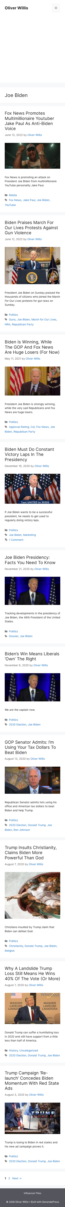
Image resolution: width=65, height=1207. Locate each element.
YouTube (10, 205)
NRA (7, 324)
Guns (12, 319)
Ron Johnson (22, 829)
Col (33, 426)
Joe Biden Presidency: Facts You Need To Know (30, 560)
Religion (10, 950)
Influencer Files (32, 1193)
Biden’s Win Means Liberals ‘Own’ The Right (32, 656)
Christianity (16, 946)
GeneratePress (50, 1201)
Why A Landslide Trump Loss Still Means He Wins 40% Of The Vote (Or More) (32, 973)
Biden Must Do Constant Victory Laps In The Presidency (29, 454)
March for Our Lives (43, 319)
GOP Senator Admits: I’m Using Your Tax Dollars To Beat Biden (30, 747)
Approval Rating (19, 426)
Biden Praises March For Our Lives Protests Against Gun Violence (31, 227)
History (13, 1050)
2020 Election (17, 724)
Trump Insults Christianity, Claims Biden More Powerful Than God (31, 852)
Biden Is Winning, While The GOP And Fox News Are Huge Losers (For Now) (32, 347)
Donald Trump (37, 825)
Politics (13, 314)
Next (17, 1178)
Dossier (13, 636)
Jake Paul (29, 200)
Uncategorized (28, 1050)
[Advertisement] (32, 50)
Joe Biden (43, 200)
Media (13, 195)
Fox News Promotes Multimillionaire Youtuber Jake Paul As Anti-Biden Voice (29, 121)
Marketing (29, 534)
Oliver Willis (16, 8)
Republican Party (23, 324)
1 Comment (16, 539)
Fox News (15, 200)
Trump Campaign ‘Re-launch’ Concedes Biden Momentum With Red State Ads (32, 1080)
